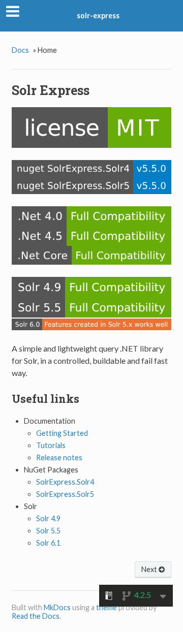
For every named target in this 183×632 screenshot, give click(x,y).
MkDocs (57, 607)
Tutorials (51, 445)
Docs (20, 50)
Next (150, 569)
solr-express (98, 15)
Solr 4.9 (48, 518)
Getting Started (62, 433)
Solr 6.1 (48, 543)
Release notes (59, 457)
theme (106, 607)
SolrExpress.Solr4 (65, 482)
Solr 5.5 (48, 530)
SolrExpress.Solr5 (65, 494)
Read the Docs (35, 616)
